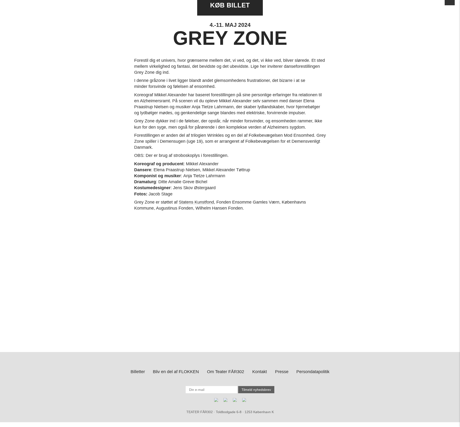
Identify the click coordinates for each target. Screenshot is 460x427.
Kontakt (259, 371)
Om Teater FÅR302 (225, 371)
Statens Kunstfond (196, 202)
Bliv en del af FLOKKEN (176, 371)
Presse (281, 371)
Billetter (138, 371)
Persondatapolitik (312, 371)
